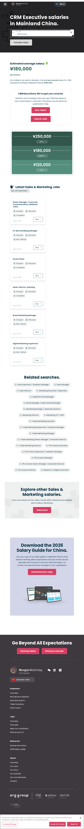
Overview (14, 693)
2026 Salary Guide (17, 749)
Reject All (73, 824)
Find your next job (54, 651)
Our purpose (15, 773)
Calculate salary (21, 42)
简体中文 (62, 4)
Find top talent (28, 651)
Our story (14, 770)
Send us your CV (17, 732)
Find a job (14, 725)
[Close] (80, 817)
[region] (42, 821)
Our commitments (18, 777)
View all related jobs (19, 191)
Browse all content (18, 745)
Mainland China (23, 680)
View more (42, 510)
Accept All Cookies (57, 824)
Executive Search (17, 700)
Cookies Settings (9, 824)
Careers (13, 781)
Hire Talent (40, 110)
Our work (14, 766)
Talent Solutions (17, 704)
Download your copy (42, 572)
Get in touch (15, 708)
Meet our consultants (19, 728)
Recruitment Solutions (19, 697)
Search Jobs (40, 118)
